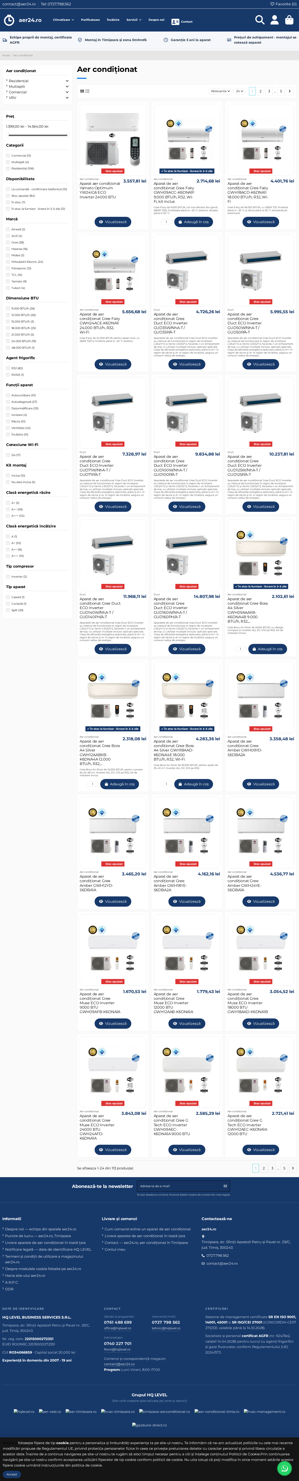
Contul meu (115, 1249)
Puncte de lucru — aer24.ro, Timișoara (38, 1236)
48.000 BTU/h (23, 347)
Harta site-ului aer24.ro (25, 1275)
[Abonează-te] (225, 1186)
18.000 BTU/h (23, 328)
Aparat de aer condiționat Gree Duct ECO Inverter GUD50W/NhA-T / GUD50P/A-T (244, 323)
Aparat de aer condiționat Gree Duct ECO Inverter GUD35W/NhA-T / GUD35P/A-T (171, 323)
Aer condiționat (21, 71)
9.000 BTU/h (23, 308)
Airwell (18, 229)
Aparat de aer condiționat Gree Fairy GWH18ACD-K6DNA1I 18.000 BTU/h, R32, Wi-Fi (248, 192)
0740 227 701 (118, 1343)
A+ (15, 503)
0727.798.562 (217, 1255)
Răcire (18, 421)
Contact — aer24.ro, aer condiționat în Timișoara (146, 1242)
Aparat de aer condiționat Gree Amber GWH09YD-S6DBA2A (245, 748)
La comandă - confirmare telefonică (39, 189)
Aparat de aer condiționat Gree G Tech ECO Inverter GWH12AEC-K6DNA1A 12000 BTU (247, 1125)
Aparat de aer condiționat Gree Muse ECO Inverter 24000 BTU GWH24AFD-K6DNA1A (97, 1127)
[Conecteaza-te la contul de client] (275, 20)
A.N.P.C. (12, 1282)
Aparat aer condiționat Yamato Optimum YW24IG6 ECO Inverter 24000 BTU (100, 190)
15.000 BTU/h (22, 321)
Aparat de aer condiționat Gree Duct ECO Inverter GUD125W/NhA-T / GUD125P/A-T (244, 465)
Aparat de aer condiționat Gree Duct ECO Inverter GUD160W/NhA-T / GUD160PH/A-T (171, 608)
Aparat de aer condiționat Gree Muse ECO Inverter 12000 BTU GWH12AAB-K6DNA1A (173, 1003)
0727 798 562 (166, 1322)
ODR (9, 1289)
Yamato (19, 281)
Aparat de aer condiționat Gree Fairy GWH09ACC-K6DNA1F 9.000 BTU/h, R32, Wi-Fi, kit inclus (174, 192)
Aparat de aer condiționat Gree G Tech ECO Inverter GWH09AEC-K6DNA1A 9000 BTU (172, 1125)
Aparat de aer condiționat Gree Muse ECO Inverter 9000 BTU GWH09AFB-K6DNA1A (100, 1003)
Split (17, 610)
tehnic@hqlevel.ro (166, 1328)
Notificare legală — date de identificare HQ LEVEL (48, 1249)
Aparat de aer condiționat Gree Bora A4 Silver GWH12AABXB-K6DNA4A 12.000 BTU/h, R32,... (100, 752)
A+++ (18, 515)
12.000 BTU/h (23, 315)
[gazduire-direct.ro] (149, 1427)
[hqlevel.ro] (24, 1413)
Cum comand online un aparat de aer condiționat (148, 1229)
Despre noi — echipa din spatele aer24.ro (40, 1229)
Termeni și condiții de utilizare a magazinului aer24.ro (44, 1259)
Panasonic (21, 268)
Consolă (18, 603)
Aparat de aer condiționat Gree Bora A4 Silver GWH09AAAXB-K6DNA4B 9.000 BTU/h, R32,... (248, 610)
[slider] (8, 135)
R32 (17, 368)
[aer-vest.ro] (50, 1413)
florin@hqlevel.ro (117, 1349)
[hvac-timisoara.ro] (117, 1413)
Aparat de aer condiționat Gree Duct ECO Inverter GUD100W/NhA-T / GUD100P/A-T (171, 465)
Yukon (18, 288)
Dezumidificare (25, 408)
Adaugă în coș (196, 222)
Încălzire (19, 434)
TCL (16, 275)
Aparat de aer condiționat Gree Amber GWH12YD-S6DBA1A (96, 883)
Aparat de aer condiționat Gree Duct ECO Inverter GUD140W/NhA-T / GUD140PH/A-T (100, 608)
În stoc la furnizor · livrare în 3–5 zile (38, 209)
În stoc (18, 202)
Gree (17, 242)
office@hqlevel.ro (117, 1328)
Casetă (18, 597)
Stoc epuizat (23, 195)
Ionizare (19, 415)
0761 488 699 (118, 1322)
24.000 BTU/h (23, 341)
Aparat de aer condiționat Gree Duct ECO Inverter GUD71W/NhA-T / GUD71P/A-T (97, 465)
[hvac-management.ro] (264, 1413)
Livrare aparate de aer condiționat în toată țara (45, 1242)
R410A (17, 374)
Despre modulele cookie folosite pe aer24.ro (43, 1269)
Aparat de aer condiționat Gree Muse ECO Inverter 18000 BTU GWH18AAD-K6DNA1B (248, 1003)
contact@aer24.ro (19, 4)
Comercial (18, 92)
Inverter (19, 576)
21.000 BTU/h (22, 334)
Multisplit (17, 86)
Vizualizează (115, 222)
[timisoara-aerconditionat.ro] (164, 1413)
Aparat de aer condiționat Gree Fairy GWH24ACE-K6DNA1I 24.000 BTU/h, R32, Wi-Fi (100, 323)
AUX (16, 236)
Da (16, 455)
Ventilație (21, 428)
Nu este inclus (23, 482)
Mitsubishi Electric (27, 261)
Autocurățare (23, 395)
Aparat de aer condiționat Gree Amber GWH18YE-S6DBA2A (170, 883)
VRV (12, 97)
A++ (17, 509)
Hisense (19, 249)
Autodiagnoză (24, 402)
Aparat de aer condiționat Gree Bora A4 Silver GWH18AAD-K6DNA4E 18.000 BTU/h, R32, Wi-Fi (174, 750)
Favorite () (286, 4)
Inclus (18, 475)
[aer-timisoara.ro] (81, 1413)
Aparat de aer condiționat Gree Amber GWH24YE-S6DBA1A (245, 883)
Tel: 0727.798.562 (56, 4)
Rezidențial (18, 81)
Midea (17, 255)
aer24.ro (10, 1443)
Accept (12, 1474)
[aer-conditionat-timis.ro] (217, 1413)
